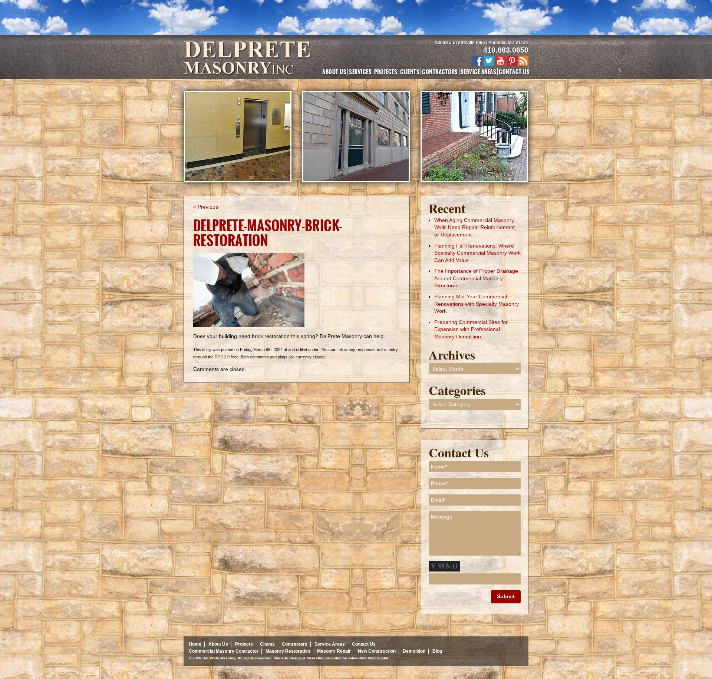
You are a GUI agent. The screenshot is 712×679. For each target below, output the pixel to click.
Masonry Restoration (288, 651)
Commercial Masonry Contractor (223, 651)
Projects (386, 71)
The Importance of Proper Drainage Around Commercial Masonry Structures (476, 278)
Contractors (440, 71)
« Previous (205, 207)
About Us (334, 71)
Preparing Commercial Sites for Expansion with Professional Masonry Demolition (471, 329)
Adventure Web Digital (368, 658)
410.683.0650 (505, 50)
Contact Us (514, 71)
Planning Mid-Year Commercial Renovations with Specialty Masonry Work (476, 304)
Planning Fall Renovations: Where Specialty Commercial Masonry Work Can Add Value (477, 253)
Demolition (414, 651)
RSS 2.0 (222, 357)
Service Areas (478, 71)
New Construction (377, 651)
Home (195, 644)
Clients (409, 71)
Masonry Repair (334, 651)
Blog (437, 651)
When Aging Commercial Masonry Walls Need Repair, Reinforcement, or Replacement (475, 227)
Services (360, 71)
